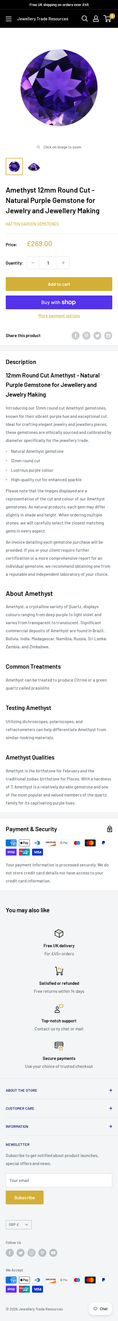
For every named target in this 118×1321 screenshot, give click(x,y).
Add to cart (59, 284)
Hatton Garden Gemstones (32, 224)
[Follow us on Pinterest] (42, 1253)
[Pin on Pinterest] (86, 335)
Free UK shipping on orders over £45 (59, 4)
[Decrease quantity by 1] (33, 263)
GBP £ (14, 1224)
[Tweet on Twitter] (97, 335)
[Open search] (85, 18)
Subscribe (24, 1197)
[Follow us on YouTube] (53, 1253)
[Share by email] (108, 335)
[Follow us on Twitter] (21, 1253)
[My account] (96, 18)
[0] (107, 18)
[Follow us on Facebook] (10, 1253)
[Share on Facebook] (76, 335)
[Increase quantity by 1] (63, 263)
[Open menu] (8, 19)
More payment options (59, 315)
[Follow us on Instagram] (31, 1253)
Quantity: (14, 262)
